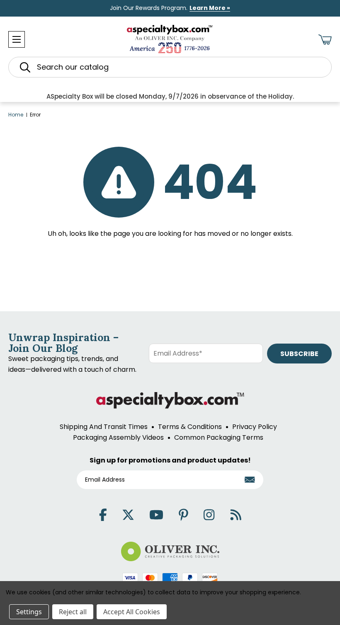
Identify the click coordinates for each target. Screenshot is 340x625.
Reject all (73, 611)
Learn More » (209, 8)
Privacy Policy (254, 426)
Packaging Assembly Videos (118, 437)
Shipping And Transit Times (104, 426)
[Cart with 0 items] (325, 39)
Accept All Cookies (131, 611)
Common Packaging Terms (218, 437)
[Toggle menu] (16, 39)
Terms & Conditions (190, 426)
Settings (29, 611)
